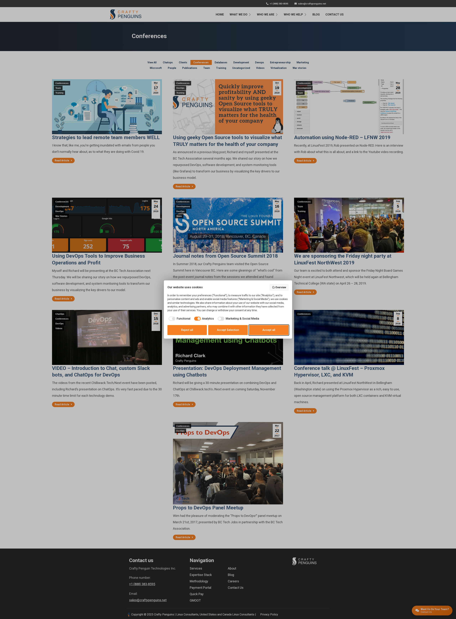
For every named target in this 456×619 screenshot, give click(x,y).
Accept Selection (228, 330)
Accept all (268, 330)
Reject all (187, 330)
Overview (280, 287)
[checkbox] (178, 319)
